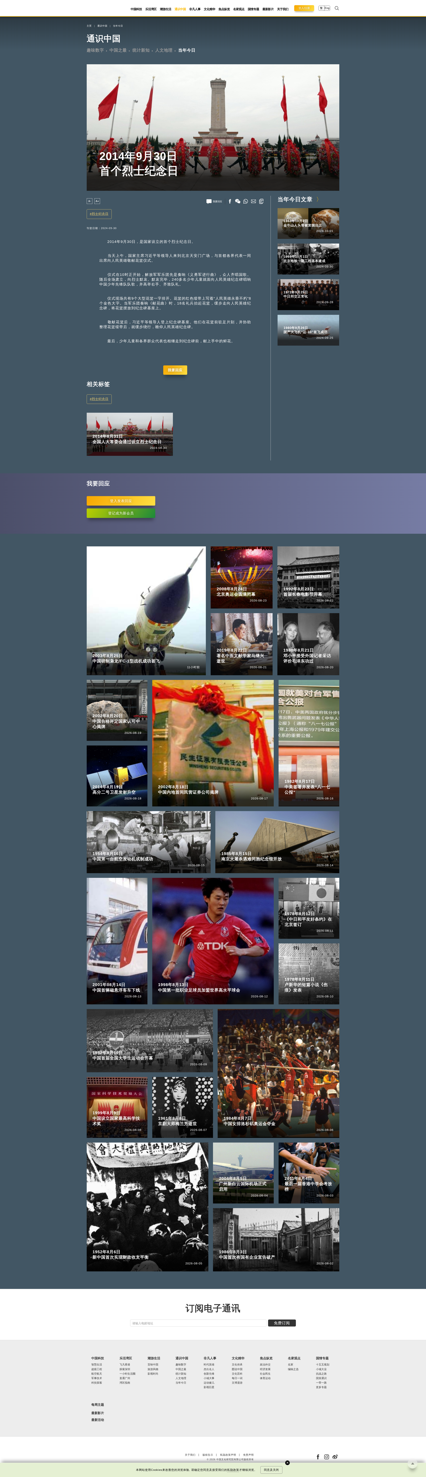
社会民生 (265, 1373)
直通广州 (124, 1378)
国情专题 (253, 9)
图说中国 (237, 1369)
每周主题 (97, 1404)
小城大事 (209, 1378)
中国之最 (118, 50)
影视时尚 (153, 1373)
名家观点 (238, 9)
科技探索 (96, 1382)
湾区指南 (124, 1382)
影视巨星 (209, 1387)
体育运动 (265, 1378)
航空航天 (96, 1373)
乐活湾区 (151, 9)
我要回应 (175, 370)
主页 (89, 26)
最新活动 (97, 1420)
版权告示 (208, 1454)
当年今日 (118, 26)
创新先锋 (209, 1373)
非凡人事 (195, 9)
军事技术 (96, 1378)
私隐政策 (233, 1470)
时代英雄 (209, 1364)
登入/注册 (304, 8)
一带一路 (321, 1382)
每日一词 (237, 1378)
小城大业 (321, 1369)
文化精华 (209, 9)
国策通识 (321, 1378)
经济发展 (265, 1369)
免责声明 (248, 1454)
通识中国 (180, 9)
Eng (327, 8)
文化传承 (237, 1364)
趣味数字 (95, 50)
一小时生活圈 (127, 1373)
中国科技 (136, 9)
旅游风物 (153, 1369)
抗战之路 (321, 1373)
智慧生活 (96, 1364)
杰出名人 (209, 1369)
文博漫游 (237, 1382)
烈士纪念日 (100, 214)
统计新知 (141, 50)
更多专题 (321, 1387)
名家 (290, 1364)
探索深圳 (124, 1369)
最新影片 (268, 9)
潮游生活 (165, 9)
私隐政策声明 (228, 1454)
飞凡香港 (124, 1364)
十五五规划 (322, 1364)
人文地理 (164, 50)
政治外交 (265, 1364)
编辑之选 (293, 1369)
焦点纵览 (224, 9)
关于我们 (282, 9)
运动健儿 (209, 1382)
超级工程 (96, 1369)
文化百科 (237, 1373)
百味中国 (153, 1364)
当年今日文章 (295, 199)
